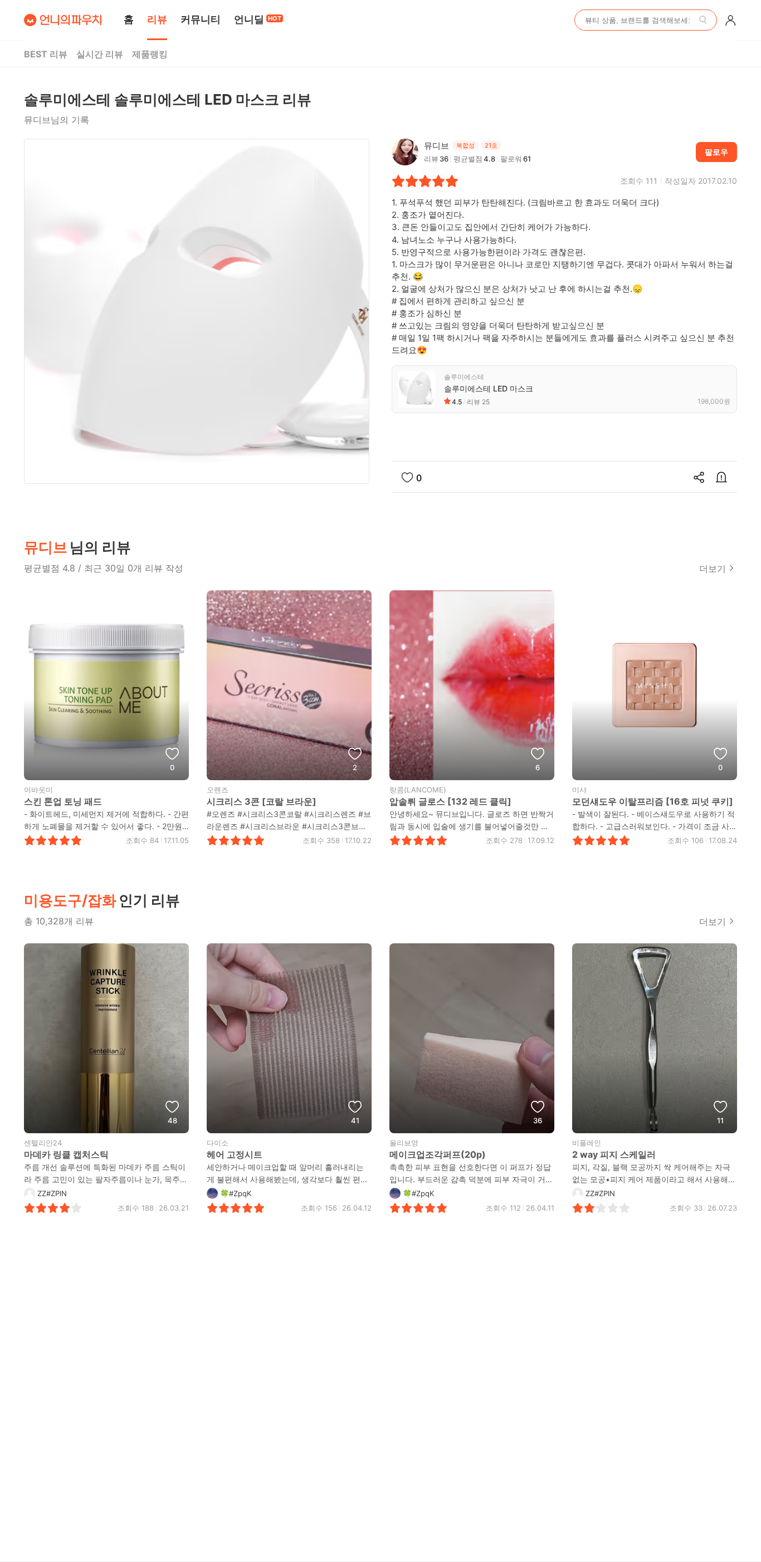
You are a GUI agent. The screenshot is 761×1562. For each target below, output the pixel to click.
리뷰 (157, 19)
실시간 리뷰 (99, 54)
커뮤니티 (201, 19)
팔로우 (716, 151)
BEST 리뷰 (45, 54)
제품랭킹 (150, 54)
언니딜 (257, 19)
